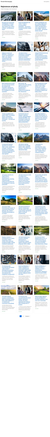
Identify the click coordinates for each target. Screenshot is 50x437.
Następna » (27, 316)
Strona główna (46, 1)
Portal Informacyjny (6, 1)
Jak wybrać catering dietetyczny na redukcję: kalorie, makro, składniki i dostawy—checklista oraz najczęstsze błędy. (25, 147)
